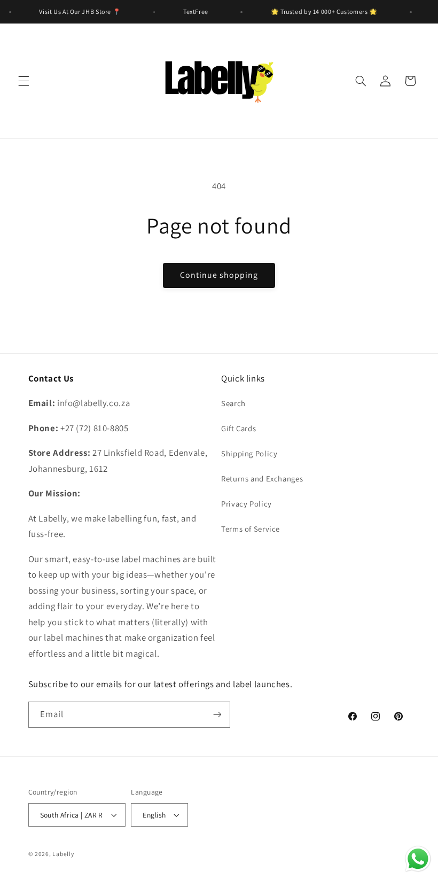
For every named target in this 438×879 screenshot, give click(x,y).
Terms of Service (250, 529)
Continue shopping (219, 275)
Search (233, 403)
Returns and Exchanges (262, 478)
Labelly (63, 854)
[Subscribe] (217, 715)
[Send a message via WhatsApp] (418, 859)
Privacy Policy (246, 504)
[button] (23, 80)
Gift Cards (238, 428)
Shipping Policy (249, 453)
